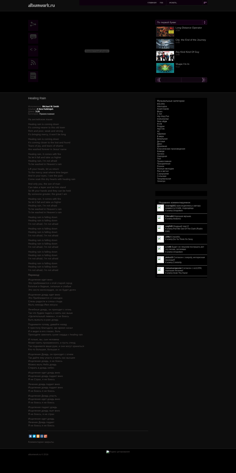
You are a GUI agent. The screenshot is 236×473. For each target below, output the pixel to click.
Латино (160, 154)
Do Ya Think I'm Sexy (183, 239)
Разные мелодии (165, 169)
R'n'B (159, 124)
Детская (161, 141)
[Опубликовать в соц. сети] (34, 25)
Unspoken (178, 210)
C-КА (159, 114)
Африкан (161, 134)
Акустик (160, 129)
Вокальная (162, 139)
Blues (159, 111)
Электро (161, 181)
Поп (159, 158)
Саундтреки (163, 174)
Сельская (161, 176)
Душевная (162, 146)
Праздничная (163, 164)
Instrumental (163, 119)
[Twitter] (34, 436)
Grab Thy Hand (180, 273)
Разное (160, 166)
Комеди (160, 151)
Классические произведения (171, 149)
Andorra (177, 218)
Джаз (159, 144)
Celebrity (177, 262)
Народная (162, 156)
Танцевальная (164, 179)
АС (158, 131)
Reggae (161, 126)
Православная (164, 161)
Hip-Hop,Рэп (163, 116)
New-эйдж (162, 121)
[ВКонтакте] (30, 436)
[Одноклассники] (38, 436)
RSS (161, 2)
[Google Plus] (45, 436)
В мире (160, 136)
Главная (152, 2)
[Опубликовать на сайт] (34, 51)
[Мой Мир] (41, 436)
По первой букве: (167, 22)
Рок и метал (163, 171)
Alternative (162, 106)
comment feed (34, 63)
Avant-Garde (163, 109)
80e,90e (161, 104)
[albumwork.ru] (41, 5)
